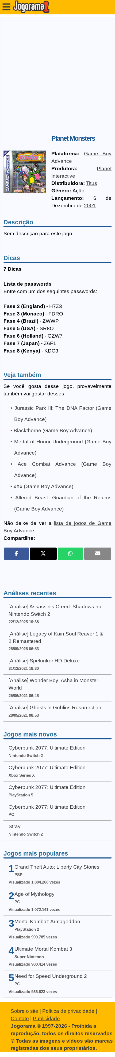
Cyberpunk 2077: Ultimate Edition (47, 748)
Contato (20, 1018)
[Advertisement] (57, 74)
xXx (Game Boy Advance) (43, 486)
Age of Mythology (34, 894)
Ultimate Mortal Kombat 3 (43, 949)
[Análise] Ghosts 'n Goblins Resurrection (55, 707)
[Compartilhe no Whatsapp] (70, 554)
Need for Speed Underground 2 (50, 976)
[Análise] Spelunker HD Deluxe (44, 660)
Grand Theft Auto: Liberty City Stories (56, 867)
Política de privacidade (68, 1011)
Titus (91, 183)
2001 (90, 205)
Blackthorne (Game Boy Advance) (53, 430)
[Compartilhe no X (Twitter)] (43, 554)
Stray (15, 826)
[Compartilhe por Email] (97, 554)
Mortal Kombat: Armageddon (47, 921)
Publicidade (46, 1018)
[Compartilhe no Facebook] (16, 554)
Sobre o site (24, 1011)
